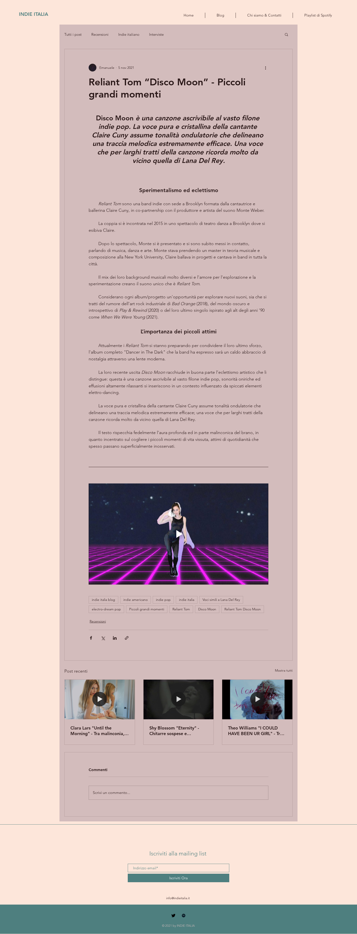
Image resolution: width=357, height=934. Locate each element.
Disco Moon (207, 609)
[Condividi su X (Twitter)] (103, 638)
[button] (286, 34)
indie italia (186, 599)
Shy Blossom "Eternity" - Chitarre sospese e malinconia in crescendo (174, 730)
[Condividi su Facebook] (91, 638)
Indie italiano (128, 34)
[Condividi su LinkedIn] (114, 638)
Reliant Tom (181, 609)
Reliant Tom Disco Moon (242, 609)
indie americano (135, 599)
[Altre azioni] (265, 68)
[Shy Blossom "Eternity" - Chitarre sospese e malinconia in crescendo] (179, 699)
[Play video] (178, 534)
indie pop (163, 599)
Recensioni (100, 34)
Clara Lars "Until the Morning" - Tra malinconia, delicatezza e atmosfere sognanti (97, 730)
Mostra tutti (284, 670)
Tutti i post (73, 34)
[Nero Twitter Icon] (173, 915)
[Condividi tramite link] (126, 638)
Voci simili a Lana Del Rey (221, 599)
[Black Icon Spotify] (183, 915)
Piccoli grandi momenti (146, 609)
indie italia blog (103, 599)
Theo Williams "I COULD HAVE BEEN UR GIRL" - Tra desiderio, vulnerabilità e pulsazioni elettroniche (255, 730)
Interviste (156, 34)
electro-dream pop (106, 609)
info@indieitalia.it (178, 898)
